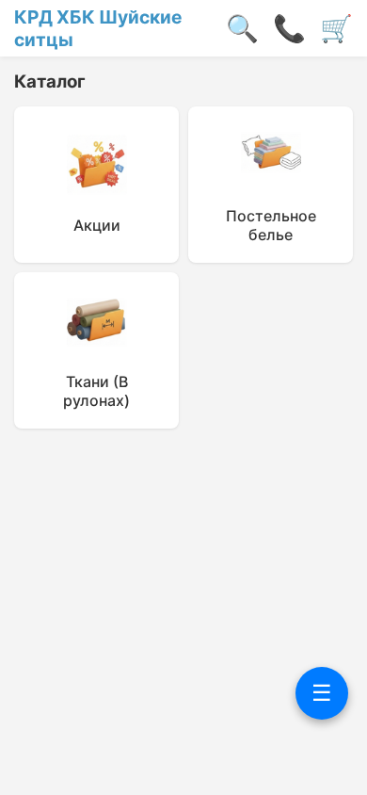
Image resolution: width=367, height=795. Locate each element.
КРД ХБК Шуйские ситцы (98, 28)
